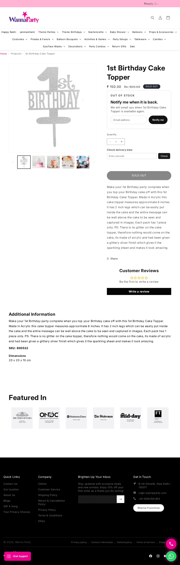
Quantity (111, 134)
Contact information (102, 542)
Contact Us (10, 483)
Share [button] (114, 258)
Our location (11, 489)
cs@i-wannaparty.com (152, 492)
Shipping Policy (47, 494)
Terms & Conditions (50, 515)
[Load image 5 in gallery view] (82, 162)
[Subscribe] (120, 499)
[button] (152, 18)
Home (3, 53)
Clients (42, 483)
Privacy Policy (47, 509)
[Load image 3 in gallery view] (53, 162)
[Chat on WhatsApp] (171, 556)
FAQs (41, 520)
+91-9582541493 (149, 498)
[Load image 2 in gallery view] (38, 162)
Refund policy (124, 542)
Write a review (139, 291)
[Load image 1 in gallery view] (23, 162)
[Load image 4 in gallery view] (68, 162)
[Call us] (171, 544)
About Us (9, 494)
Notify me (158, 119)
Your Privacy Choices (17, 511)
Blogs (7, 500)
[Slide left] (13, 162)
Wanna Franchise (148, 507)
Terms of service (145, 542)
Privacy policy (79, 542)
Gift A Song (11, 506)
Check (164, 156)
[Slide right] (94, 162)
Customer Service (49, 489)
